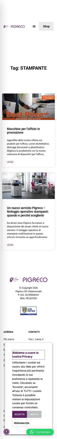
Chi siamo (8, 339)
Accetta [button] (20, 414)
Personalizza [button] (20, 423)
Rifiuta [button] (34, 414)
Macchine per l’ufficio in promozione (23, 131)
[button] (34, 26)
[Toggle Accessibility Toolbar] (6, 431)
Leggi (10, 162)
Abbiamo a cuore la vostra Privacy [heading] (25, 354)
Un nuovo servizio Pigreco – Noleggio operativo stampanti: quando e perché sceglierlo (27, 211)
